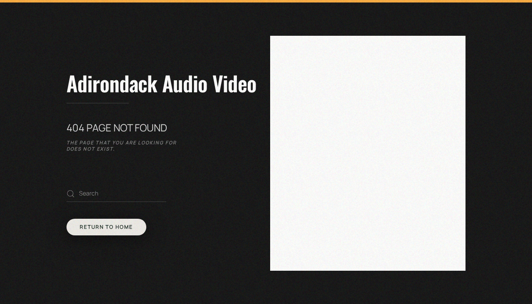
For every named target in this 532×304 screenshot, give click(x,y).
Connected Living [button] (334, 142)
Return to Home (106, 226)
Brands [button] (317, 180)
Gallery (318, 167)
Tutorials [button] (322, 193)
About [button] (315, 129)
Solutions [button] (322, 154)
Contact (320, 206)
